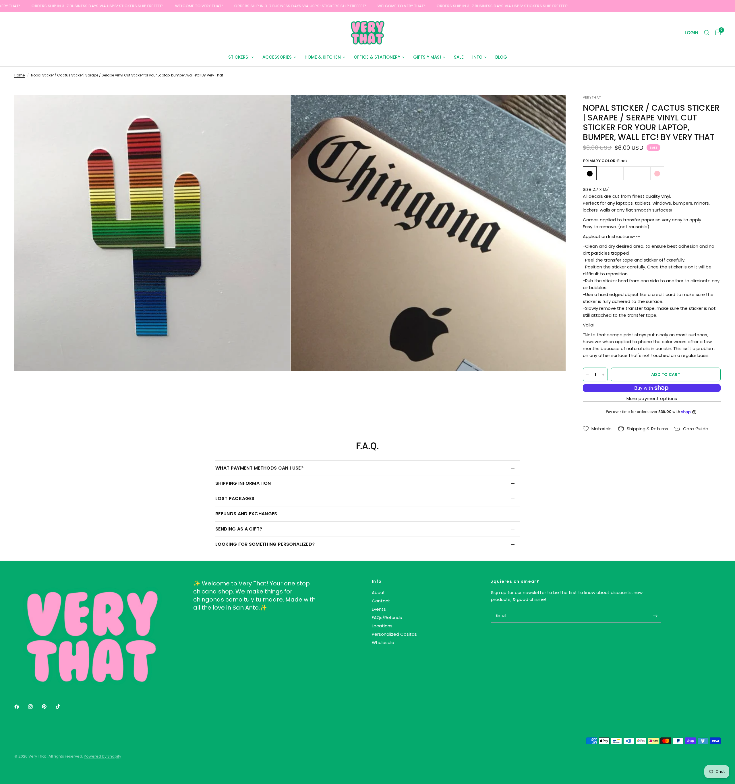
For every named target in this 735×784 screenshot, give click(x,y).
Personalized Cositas (394, 634)
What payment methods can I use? (259, 468)
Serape (644, 173)
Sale (459, 57)
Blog (501, 57)
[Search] (706, 33)
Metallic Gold (617, 173)
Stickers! (238, 57)
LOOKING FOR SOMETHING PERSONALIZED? (265, 544)
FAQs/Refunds (387, 617)
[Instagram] (34, 706)
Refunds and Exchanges (246, 513)
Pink (657, 173)
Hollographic (630, 173)
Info (477, 57)
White (603, 173)
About (378, 592)
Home (19, 75)
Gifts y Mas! (427, 57)
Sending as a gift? (238, 529)
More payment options (651, 398)
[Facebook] (20, 706)
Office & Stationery (377, 57)
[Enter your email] (655, 615)
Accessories (277, 57)
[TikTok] (62, 706)
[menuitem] (241, 57)
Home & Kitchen (323, 57)
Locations (382, 626)
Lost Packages (234, 498)
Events (379, 609)
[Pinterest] (48, 706)
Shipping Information (243, 483)
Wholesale (383, 642)
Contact (381, 601)
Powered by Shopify (102, 756)
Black (590, 173)
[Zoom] (277, 107)
